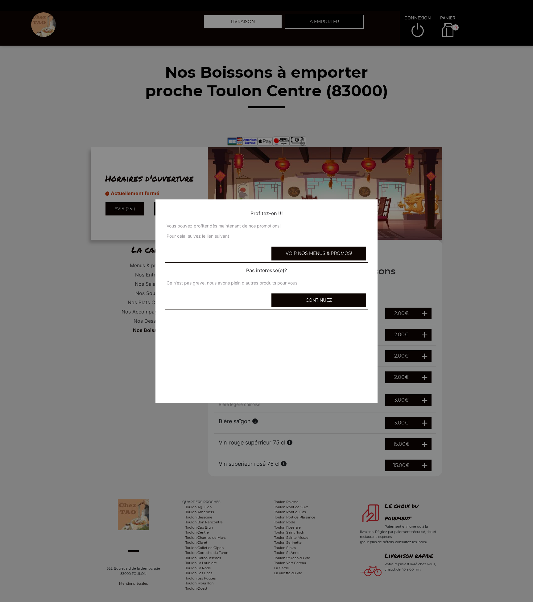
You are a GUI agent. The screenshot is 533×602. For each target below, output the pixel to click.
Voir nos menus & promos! (319, 253)
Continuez (319, 300)
